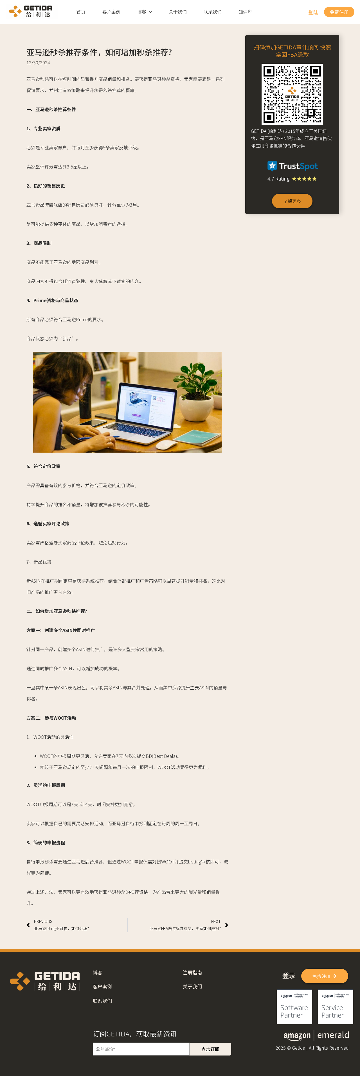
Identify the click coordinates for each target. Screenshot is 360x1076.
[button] (313, 12)
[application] (149, 12)
